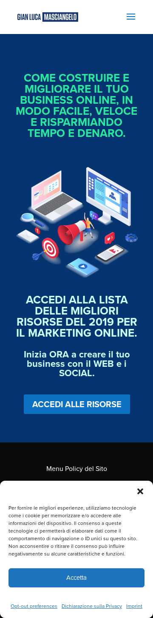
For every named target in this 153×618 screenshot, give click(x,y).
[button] (140, 491)
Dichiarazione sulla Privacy (92, 605)
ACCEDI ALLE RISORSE (77, 404)
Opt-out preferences (34, 605)
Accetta (76, 577)
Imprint (134, 605)
